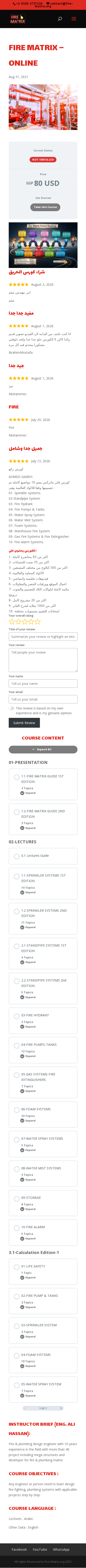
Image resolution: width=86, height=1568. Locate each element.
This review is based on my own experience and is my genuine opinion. (44, 710)
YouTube (40, 1549)
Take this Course (45, 207)
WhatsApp (61, 1549)
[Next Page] (61, 1408)
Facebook (19, 1549)
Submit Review (24, 723)
